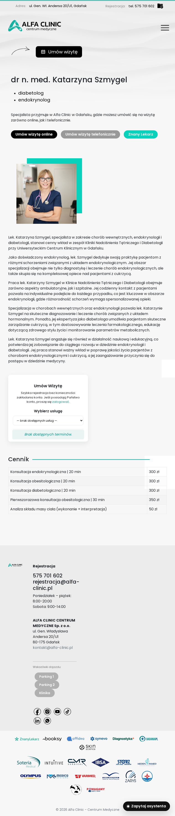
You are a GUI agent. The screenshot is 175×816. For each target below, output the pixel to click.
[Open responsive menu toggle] (163, 26)
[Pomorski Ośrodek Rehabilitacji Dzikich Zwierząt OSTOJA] (76, 789)
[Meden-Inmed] (147, 762)
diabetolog (31, 93)
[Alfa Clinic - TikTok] (67, 711)
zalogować (60, 402)
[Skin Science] (87, 747)
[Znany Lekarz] (26, 738)
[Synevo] (99, 738)
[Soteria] (28, 762)
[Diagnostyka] (124, 738)
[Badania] (149, 738)
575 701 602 (47, 575)
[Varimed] (85, 776)
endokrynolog (34, 100)
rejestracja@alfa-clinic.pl (56, 585)
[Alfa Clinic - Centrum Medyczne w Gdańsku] (34, 25)
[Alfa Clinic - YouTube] (57, 711)
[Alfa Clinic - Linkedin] (37, 720)
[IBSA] (100, 762)
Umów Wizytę (48, 386)
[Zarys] (130, 776)
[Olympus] (30, 776)
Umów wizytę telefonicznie (90, 134)
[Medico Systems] (57, 776)
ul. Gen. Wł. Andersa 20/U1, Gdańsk (58, 5)
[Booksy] (52, 738)
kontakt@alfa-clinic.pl (53, 647)
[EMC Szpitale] (110, 776)
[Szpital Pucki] (147, 776)
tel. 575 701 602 (141, 6)
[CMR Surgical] (77, 762)
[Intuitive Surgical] (54, 762)
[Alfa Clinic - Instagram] (47, 711)
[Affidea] (75, 738)
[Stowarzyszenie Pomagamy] (95, 789)
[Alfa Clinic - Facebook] (37, 711)
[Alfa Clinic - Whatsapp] (47, 720)
